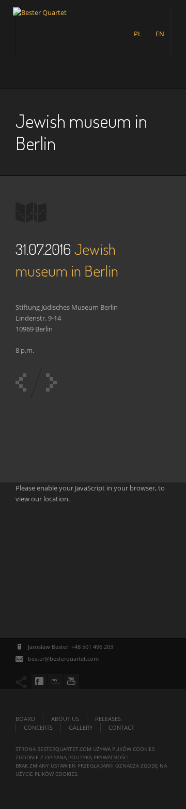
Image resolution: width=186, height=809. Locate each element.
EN (160, 33)
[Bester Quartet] (40, 24)
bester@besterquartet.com (63, 658)
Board (25, 719)
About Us (65, 719)
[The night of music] (51, 382)
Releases (108, 719)
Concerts (38, 727)
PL (138, 33)
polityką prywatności (98, 757)
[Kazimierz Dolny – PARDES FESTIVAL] (21, 382)
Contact (121, 727)
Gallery (80, 727)
